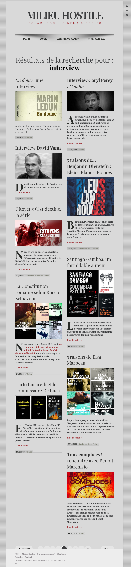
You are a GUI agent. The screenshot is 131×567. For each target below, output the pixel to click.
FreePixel (57, 560)
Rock (43, 38)
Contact (28, 557)
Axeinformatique (39, 560)
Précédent (25, 548)
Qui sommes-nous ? (46, 554)
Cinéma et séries (68, 38)
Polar (26, 38)
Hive (63, 560)
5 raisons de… (97, 38)
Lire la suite (74, 143)
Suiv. (105, 548)
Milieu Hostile (64, 15)
